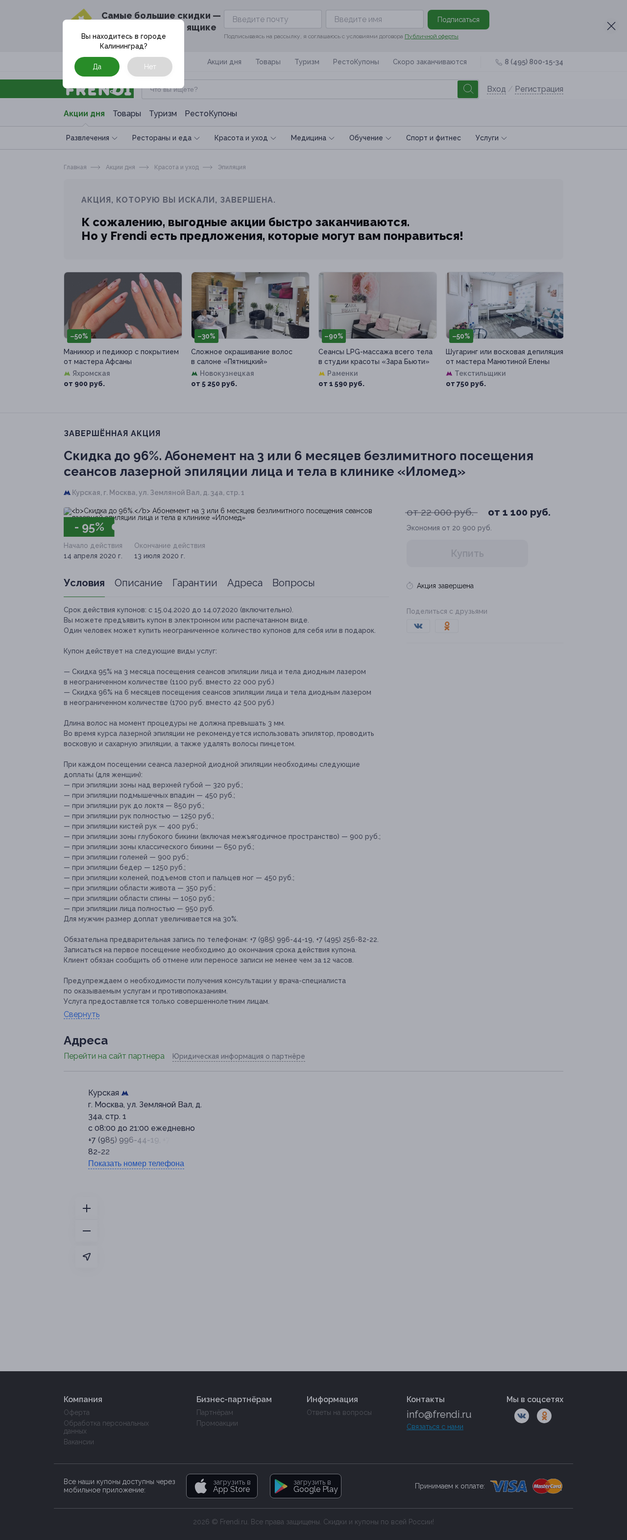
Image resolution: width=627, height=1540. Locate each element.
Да (97, 67)
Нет (150, 67)
